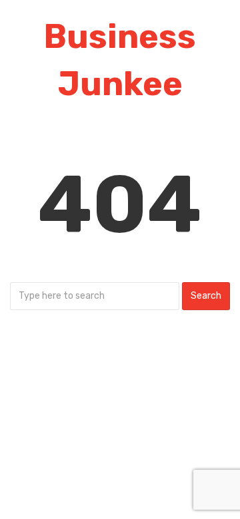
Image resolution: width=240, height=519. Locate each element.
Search (206, 295)
